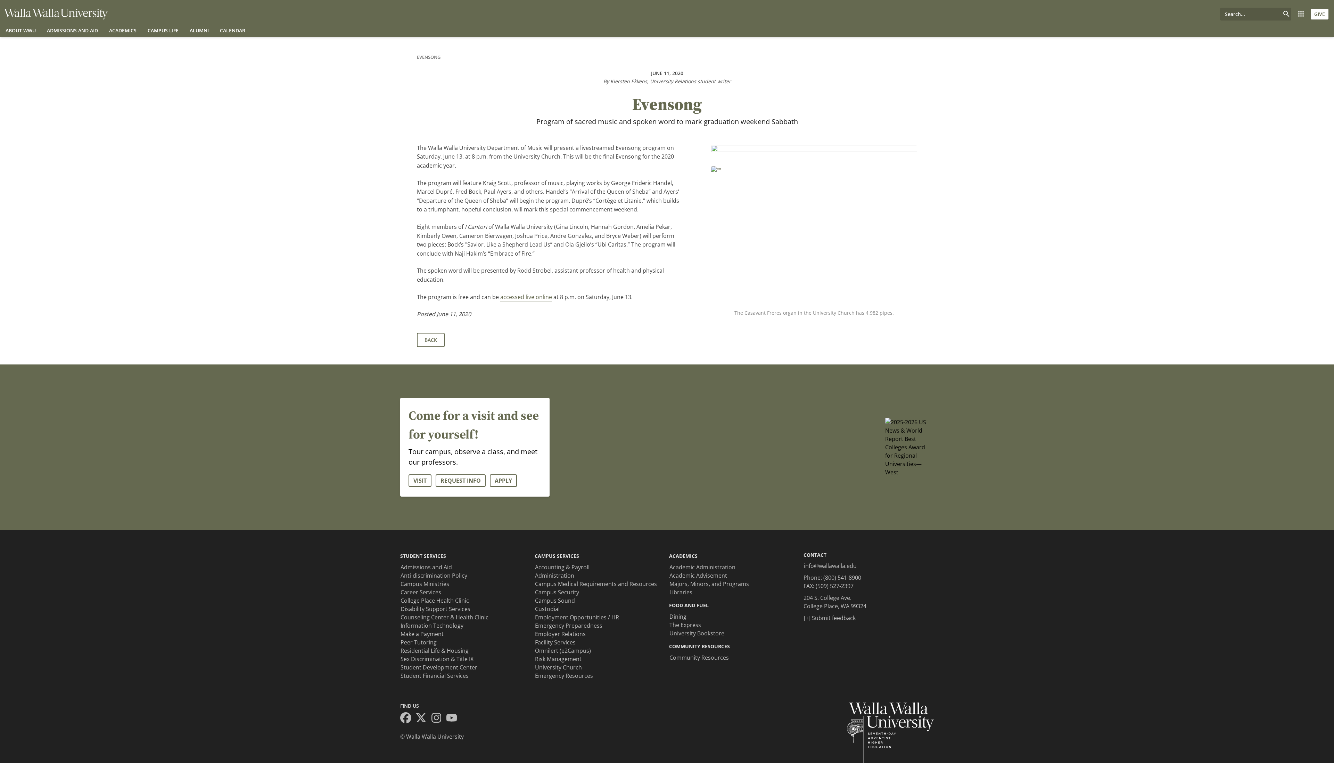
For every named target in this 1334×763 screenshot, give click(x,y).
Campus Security (557, 592)
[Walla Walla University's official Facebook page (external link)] (407, 718)
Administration (554, 575)
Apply (503, 480)
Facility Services (555, 642)
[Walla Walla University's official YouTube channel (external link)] (453, 718)
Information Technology (432, 625)
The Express (685, 625)
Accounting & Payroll (562, 567)
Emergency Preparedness (568, 625)
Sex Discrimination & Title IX (437, 659)
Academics (123, 30)
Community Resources (699, 657)
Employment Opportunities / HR (577, 617)
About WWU (21, 30)
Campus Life (163, 30)
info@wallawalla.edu (830, 566)
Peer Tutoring (419, 642)
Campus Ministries (425, 584)
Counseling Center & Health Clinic (444, 617)
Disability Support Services (435, 609)
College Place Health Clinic (435, 600)
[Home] (56, 14)
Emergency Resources (564, 676)
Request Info (460, 480)
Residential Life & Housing (435, 650)
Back (431, 340)
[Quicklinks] (1301, 14)
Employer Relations (560, 634)
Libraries (680, 592)
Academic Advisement (698, 575)
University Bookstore (696, 633)
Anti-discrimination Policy (434, 575)
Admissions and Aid (72, 30)
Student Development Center (439, 667)
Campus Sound (555, 600)
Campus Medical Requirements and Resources (596, 584)
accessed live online (526, 297)
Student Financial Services (435, 676)
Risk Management (558, 659)
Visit (420, 480)
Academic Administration (702, 567)
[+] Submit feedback (830, 618)
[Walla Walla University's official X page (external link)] (423, 718)
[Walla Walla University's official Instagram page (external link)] (438, 718)
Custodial (547, 609)
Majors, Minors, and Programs (709, 584)
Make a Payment (422, 634)
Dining (677, 616)
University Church (558, 667)
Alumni (199, 30)
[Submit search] (1286, 14)
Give (1319, 14)
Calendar (232, 30)
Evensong (428, 57)
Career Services (421, 592)
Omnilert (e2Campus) (563, 650)
